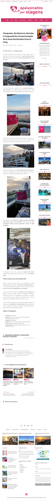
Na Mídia (22, 465)
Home (21, 464)
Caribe (35, 20)
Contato (29, 1)
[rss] (48, 1)
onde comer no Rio (25, 335)
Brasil (15, 20)
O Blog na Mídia (15, 1)
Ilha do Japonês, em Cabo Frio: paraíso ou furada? (13, 473)
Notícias (25, 1)
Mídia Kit (2, 1)
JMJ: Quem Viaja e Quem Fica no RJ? (12, 466)
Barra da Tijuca (9, 335)
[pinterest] (46, 1)
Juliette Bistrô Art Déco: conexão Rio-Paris (28, 383)
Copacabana (16, 379)
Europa (41, 20)
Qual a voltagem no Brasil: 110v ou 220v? (12, 452)
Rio (11, 20)
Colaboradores (8, 1)
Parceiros (22, 469)
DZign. (45, 497)
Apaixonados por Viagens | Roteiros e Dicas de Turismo (28, 497)
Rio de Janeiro (13, 336)
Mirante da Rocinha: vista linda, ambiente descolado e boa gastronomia (13, 486)
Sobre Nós (20, 1)
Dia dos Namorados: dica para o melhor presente (18, 383)
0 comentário (20, 45)
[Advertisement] (24, 26)
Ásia (46, 20)
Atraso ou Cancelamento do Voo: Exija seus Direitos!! (12, 459)
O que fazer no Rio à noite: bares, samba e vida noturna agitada (8, 383)
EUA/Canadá (22, 20)
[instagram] (44, 1)
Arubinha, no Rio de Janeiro (12, 479)
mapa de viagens (26, 457)
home (7, 20)
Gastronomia (16, 335)
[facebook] (42, 1)
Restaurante (6, 336)
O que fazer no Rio (7, 379)
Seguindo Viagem (18, 51)
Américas (30, 20)
